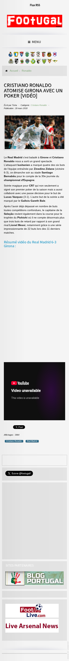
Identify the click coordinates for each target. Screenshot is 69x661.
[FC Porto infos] (10, 55)
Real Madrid (32, 441)
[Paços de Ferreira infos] (21, 62)
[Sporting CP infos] (27, 55)
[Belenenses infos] (54, 55)
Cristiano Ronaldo (39, 105)
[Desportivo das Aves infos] (49, 62)
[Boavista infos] (10, 62)
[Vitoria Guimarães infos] (16, 62)
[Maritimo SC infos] (38, 55)
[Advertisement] (31, 305)
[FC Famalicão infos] (16, 55)
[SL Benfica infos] (32, 55)
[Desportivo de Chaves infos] (27, 62)
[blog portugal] (34, 578)
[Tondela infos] (44, 62)
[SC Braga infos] (43, 55)
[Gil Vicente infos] (21, 55)
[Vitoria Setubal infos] (33, 62)
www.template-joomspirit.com (68, 650)
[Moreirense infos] (55, 62)
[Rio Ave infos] (49, 55)
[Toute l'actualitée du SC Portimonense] (38, 62)
